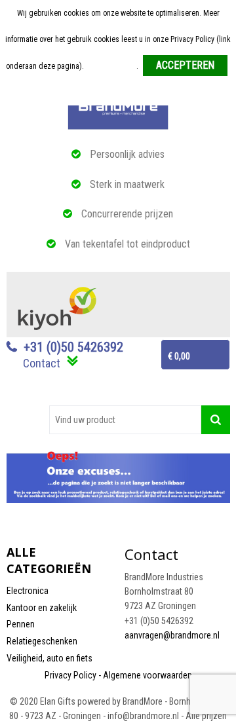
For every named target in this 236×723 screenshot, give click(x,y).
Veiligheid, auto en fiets (49, 658)
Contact (41, 363)
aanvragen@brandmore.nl (172, 635)
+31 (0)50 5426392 (73, 347)
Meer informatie (111, 66)
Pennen (21, 624)
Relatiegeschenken (42, 641)
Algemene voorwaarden (147, 675)
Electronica (28, 590)
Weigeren (119, 92)
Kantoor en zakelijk (42, 607)
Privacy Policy (70, 675)
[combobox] (125, 419)
